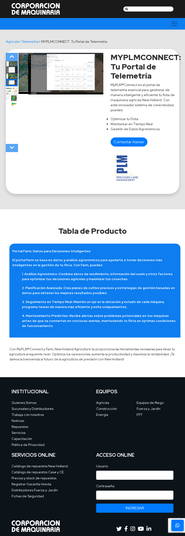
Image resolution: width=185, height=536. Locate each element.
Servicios (19, 433)
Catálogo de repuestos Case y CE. (38, 472)
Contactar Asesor (129, 141)
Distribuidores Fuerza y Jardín (35, 490)
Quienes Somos (24, 402)
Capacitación (22, 439)
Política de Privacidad (28, 445)
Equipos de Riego (150, 402)
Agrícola (12, 41)
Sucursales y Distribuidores (32, 409)
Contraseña (105, 486)
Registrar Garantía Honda (31, 484)
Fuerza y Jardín (148, 409)
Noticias (18, 421)
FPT (140, 415)
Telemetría (30, 41)
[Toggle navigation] (174, 24)
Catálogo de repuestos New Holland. (40, 466)
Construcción (106, 409)
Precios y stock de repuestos (34, 478)
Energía (102, 415)
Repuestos (20, 427)
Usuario (102, 466)
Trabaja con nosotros (28, 415)
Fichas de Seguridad (28, 496)
